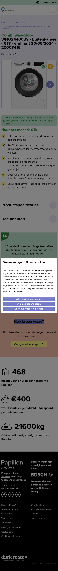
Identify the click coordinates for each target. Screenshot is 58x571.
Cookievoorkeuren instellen (29, 308)
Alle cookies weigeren (29, 304)
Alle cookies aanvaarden (29, 299)
